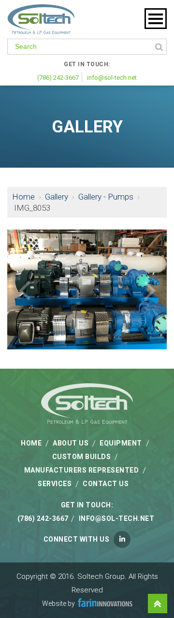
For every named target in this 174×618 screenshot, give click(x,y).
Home (23, 196)
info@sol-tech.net (112, 77)
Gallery (56, 196)
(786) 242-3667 (58, 77)
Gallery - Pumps (105, 196)
